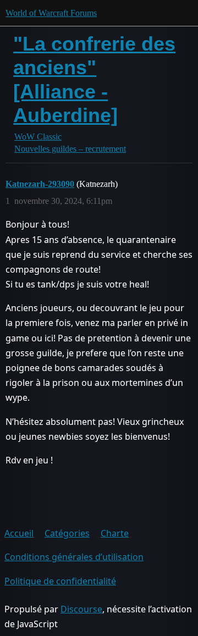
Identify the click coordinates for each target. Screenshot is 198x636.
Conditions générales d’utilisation (74, 557)
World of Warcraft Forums (51, 13)
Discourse (81, 609)
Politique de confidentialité (60, 581)
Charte (115, 533)
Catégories (67, 533)
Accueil (19, 533)
